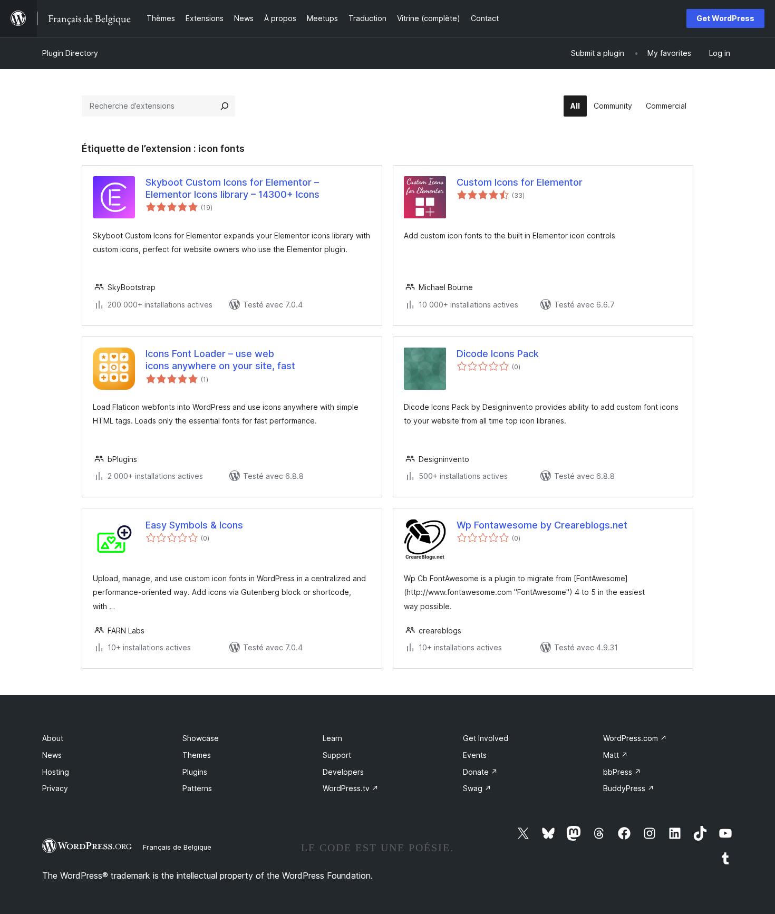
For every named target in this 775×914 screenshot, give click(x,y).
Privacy (55, 788)
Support (337, 755)
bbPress (622, 771)
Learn (332, 738)
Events (475, 755)
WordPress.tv (351, 788)
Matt (615, 755)
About (52, 738)
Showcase (200, 738)
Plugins (194, 771)
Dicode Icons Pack (498, 353)
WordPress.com (635, 738)
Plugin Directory (70, 53)
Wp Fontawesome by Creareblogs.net (542, 525)
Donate (480, 771)
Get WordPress (725, 18)
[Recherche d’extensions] (224, 106)
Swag (477, 788)
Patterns (197, 788)
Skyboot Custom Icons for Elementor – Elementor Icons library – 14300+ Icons (232, 188)
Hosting (55, 771)
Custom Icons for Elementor (520, 182)
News (52, 755)
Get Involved (485, 738)
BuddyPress (628, 788)
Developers (343, 771)
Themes (196, 755)
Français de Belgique (177, 847)
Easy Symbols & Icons (194, 525)
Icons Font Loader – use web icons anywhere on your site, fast (220, 359)
